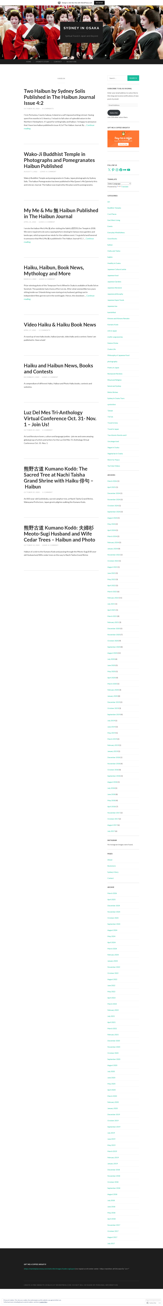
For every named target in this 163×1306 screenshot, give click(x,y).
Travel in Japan (113, 429)
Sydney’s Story (42, 62)
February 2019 (113, 745)
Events (110, 226)
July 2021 (111, 604)
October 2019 (112, 708)
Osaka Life (111, 349)
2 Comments (44, 330)
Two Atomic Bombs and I (117, 435)
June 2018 (111, 794)
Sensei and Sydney (114, 386)
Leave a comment (48, 171)
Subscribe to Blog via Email (119, 89)
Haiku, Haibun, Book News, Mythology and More (54, 270)
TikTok (110, 417)
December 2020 (113, 628)
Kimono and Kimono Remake (118, 318)
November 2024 (113, 499)
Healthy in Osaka (114, 263)
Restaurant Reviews (114, 374)
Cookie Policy (43, 1302)
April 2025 (111, 487)
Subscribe (114, 113)
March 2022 (112, 591)
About (109, 860)
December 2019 (113, 702)
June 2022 (111, 573)
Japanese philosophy (115, 294)
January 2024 (112, 549)
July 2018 (111, 788)
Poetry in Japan (113, 367)
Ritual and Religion (114, 380)
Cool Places (111, 214)
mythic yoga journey (115, 337)
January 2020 (112, 696)
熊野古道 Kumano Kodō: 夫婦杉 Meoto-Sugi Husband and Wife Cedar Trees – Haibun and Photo (59, 534)
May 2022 (111, 579)
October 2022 (112, 561)
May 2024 (111, 524)
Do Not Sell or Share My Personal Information (95, 1285)
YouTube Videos (113, 466)
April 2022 (111, 585)
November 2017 (113, 813)
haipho (110, 257)
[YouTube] (128, 170)
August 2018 (112, 782)
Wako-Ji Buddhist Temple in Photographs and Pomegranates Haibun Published (59, 160)
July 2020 (111, 659)
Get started (99, 3)
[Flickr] (125, 170)
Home (28, 62)
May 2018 (111, 800)
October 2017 (112, 819)
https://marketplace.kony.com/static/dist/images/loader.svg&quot (49, 1269)
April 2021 (111, 610)
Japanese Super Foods (115, 300)
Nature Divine (112, 343)
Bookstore (72, 62)
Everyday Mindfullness (116, 232)
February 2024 (113, 542)
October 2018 (112, 770)
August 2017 (112, 825)
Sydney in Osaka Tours (116, 398)
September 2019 (113, 714)
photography (112, 361)
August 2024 (112, 518)
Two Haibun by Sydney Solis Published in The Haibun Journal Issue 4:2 (59, 97)
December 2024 (113, 493)
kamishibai (111, 312)
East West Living (113, 220)
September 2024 (113, 512)
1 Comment (47, 430)
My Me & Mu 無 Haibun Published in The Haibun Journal (61, 213)
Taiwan (110, 411)
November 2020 (113, 634)
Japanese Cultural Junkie (116, 269)
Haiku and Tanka (113, 251)
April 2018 (111, 806)
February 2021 (113, 622)
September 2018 (113, 776)
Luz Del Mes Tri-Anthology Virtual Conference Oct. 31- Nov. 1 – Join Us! (60, 418)
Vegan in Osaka (113, 447)
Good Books (112, 238)
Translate (124, 186)
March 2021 (112, 616)
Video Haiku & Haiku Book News (60, 325)
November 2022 (113, 555)
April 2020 (111, 678)
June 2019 (111, 727)
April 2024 (111, 530)
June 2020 (111, 665)
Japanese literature (114, 288)
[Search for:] (123, 78)
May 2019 (111, 733)
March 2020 (112, 684)
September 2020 (113, 647)
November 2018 (113, 763)
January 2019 (112, 751)
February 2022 (113, 598)
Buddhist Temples (114, 208)
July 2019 (111, 720)
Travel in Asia (112, 423)
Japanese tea (112, 306)
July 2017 (111, 831)
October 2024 (112, 505)
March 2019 (112, 739)
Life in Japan (112, 331)
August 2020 (112, 653)
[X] (109, 170)
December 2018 (113, 757)
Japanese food (112, 275)
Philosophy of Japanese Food (118, 355)
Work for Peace (113, 460)
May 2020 (111, 671)
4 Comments (48, 108)
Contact (58, 62)
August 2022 (112, 567)
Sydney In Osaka (81, 28)
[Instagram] (117, 170)
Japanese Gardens (114, 282)
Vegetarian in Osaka (115, 453)
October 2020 (112, 641)
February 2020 (113, 690)
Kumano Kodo (112, 324)
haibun (110, 245)
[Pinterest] (113, 170)
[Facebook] (121, 170)
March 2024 (112, 536)
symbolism (111, 404)
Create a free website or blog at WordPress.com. (48, 1285)
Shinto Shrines (112, 392)
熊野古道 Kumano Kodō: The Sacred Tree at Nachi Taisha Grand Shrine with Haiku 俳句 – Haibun (58, 478)
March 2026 (112, 481)
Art (108, 202)
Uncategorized (113, 441)
